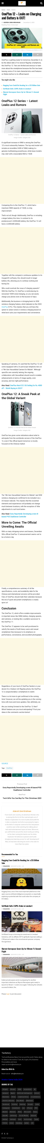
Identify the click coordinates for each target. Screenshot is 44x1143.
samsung (13, 1115)
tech (19, 1119)
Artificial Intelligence (25, 1093)
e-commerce (35, 1097)
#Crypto (5, 1089)
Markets (12, 1112)
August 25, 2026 (16, 954)
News (35, 1112)
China (13, 1097)
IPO (36, 1108)
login (8, 994)
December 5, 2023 (28, 22)
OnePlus (5, 307)
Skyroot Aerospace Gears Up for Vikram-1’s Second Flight (21, 93)
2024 (19, 1089)
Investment (16, 1108)
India (37, 1104)
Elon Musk (20, 1101)
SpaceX (33, 1115)
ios (23, 1108)
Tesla (36, 1119)
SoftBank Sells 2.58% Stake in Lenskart (17, 88)
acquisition (27, 1089)
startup (5, 1119)
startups (13, 1119)
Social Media (23, 1115)
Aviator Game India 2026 (12, 1079)
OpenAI (5, 1115)
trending (19, 1123)
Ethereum (29, 1101)
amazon (5, 1093)
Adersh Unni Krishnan (12, 22)
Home (3, 10)
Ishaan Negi (6, 866)
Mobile (13, 10)
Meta (19, 1112)
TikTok (5, 1123)
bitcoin (37, 1093)
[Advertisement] (22, 180)
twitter (27, 1123)
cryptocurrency (23, 1097)
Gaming (22, 1104)
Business (6, 1097)
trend (11, 1123)
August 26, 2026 (16, 866)
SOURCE (5, 764)
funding (14, 1104)
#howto (12, 1089)
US (32, 1123)
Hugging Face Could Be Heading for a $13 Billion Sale (21, 85)
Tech (8, 10)
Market (5, 1112)
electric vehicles (8, 1101)
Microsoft (27, 1112)
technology (28, 1119)
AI (34, 1089)
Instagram (6, 1108)
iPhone (29, 1108)
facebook (6, 1104)
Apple (13, 1093)
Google (30, 1104)
